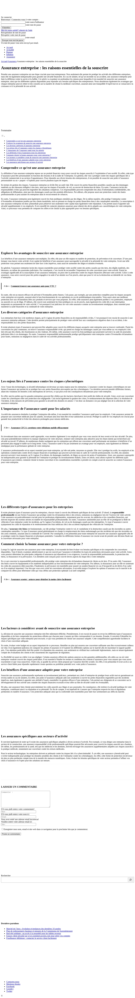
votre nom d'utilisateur (34, 22)
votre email (30, 37)
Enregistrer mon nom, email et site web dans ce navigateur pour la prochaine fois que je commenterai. (46, 829)
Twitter (9, 991)
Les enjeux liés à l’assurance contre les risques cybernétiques (28, 148)
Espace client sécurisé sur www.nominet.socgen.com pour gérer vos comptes (38, 936)
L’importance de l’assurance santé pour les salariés (25, 150)
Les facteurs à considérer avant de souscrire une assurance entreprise (31, 157)
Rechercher (6, 875)
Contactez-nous (12, 982)
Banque (9, 52)
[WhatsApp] (34, 774)
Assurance (10, 57)
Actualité (10, 50)
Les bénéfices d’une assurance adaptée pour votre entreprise (28, 160)
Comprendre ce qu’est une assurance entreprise (23, 141)
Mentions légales (13, 984)
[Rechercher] (130, 879)
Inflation (9, 54)
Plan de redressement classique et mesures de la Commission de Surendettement (39, 931)
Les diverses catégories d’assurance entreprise (23, 146)
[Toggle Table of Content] (3, 136)
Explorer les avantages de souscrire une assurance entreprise (28, 143)
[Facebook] (5, 774)
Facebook (10, 986)
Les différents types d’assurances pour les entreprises (26, 153)
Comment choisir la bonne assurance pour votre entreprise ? (28, 155)
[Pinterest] (24, 774)
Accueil (9, 47)
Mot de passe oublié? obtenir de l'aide (16, 30)
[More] (43, 774)
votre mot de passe (33, 25)
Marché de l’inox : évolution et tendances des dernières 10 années (33, 929)
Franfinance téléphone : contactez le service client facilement (31, 938)
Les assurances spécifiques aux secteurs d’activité (24, 162)
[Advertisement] (67, 108)
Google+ (10, 989)
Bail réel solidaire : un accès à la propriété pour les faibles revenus (33, 933)
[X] (15, 774)
